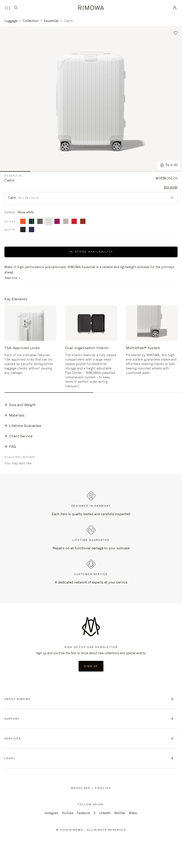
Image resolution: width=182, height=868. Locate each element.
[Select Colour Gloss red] (74, 222)
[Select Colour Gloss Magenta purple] (57, 222)
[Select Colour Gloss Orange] (23, 222)
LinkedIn (105, 813)
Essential (51, 20)
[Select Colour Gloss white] (48, 222)
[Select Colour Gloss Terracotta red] (83, 222)
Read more (11, 278)
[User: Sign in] (175, 8)
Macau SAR (81, 788)
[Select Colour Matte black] (23, 230)
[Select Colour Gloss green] (31, 222)
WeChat (119, 813)
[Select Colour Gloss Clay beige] (65, 222)
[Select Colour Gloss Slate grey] (40, 222)
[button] (175, 33)
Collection (31, 20)
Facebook (83, 813)
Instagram (51, 813)
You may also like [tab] (18, 463)
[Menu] (7, 8)
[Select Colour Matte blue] (31, 230)
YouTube (67, 813)
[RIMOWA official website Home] (91, 7)
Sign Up (91, 666)
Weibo (133, 813)
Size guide (170, 187)
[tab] (48, 392)
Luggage (10, 20)
